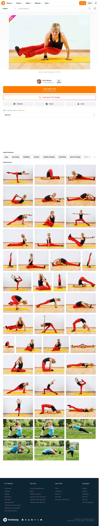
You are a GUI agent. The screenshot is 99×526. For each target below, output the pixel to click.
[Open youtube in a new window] (41, 519)
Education (7, 499)
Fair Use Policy (88, 520)
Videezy (6, 494)
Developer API (8, 502)
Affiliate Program (35, 494)
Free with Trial (48, 90)
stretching (62, 157)
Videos (28, 3)
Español (83, 491)
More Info (7, 115)
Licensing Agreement (37, 488)
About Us (58, 494)
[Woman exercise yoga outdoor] (18, 429)
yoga (6, 157)
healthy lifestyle (49, 157)
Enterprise (7, 497)
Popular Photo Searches (37, 499)
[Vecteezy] (3, 3)
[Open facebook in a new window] (22, 519)
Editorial (37, 3)
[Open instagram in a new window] (25, 519)
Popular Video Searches (37, 502)
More (46, 3)
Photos (18, 3)
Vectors (9, 3)
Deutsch (83, 497)
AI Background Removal (12, 508)
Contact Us (58, 491)
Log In (88, 3)
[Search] (88, 8)
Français (83, 499)
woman (36, 157)
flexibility (26, 157)
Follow (58, 82)
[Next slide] (91, 157)
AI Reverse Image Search (12, 505)
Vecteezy (7, 491)
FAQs (56, 488)
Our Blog (58, 497)
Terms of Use (69, 520)
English (83, 488)
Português (84, 494)
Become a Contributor (62, 499)
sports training (75, 157)
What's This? (21, 110)
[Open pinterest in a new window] (32, 519)
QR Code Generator (10, 511)
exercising (15, 157)
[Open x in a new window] (38, 519)
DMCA (32, 491)
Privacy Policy (79, 520)
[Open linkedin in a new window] (29, 519)
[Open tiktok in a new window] (35, 519)
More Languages (86, 502)
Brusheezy (7, 488)
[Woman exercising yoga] (18, 175)
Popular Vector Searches (38, 497)
